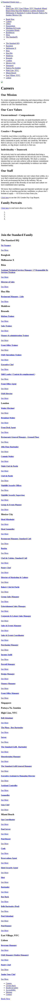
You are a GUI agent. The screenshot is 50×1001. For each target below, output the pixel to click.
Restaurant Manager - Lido (12, 297)
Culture (9, 21)
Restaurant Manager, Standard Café (16, 539)
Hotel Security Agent (9, 868)
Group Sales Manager (10, 597)
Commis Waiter (7, 456)
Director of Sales (8, 282)
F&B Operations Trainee (11, 355)
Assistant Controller (9, 785)
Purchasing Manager (9, 645)
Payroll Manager (8, 664)
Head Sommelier (8, 529)
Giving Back (11, 986)
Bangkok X (21, 13)
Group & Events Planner (11, 505)
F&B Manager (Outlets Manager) (15, 955)
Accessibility (11, 990)
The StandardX (12, 37)
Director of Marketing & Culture (14, 577)
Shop (8, 35)
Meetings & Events (13, 28)
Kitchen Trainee (7, 316)
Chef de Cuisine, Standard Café (14, 558)
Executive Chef (7, 365)
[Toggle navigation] (20, 2)
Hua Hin (18, 11)
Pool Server (6, 829)
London (33, 11)
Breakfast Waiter (8, 418)
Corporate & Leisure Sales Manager (16, 616)
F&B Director (6, 394)
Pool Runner (6, 926)
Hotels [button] (8, 6)
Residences (10, 32)
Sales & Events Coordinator (12, 635)
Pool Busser (6, 839)
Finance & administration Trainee (15, 335)
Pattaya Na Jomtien (13, 68)
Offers (8, 24)
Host (3, 877)
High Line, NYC (12, 8)
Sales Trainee (6, 326)
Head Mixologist (7, 519)
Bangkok (37, 8)
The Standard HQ (13, 43)
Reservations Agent (9, 858)
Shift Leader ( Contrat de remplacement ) (18, 374)
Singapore (40, 11)
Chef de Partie (7, 476)
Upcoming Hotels (12, 30)
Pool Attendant (7, 916)
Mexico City (17, 15)
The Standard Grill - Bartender (14, 747)
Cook (3, 848)
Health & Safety (12, 988)
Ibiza (13, 11)
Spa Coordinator (8, 820)
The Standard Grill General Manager (16, 766)
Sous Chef (5, 805)
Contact (9, 994)
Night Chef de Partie (9, 466)
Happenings (10, 26)
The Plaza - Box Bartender (12, 728)
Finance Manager (8, 683)
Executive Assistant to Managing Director (18, 776)
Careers (9, 983)
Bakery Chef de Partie (10, 587)
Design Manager (8, 674)
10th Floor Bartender (10, 447)
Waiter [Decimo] (7, 408)
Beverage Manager (9, 945)
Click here (5, 198)
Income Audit (6, 655)
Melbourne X (11, 13)
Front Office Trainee (9, 345)
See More (4, 250)
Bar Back (5, 897)
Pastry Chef (6, 568)
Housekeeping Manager (11, 757)
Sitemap (9, 992)
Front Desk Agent (8, 427)
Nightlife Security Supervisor (13, 495)
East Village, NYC (26, 8)
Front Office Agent (8, 384)
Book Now (10, 19)
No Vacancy (6, 245)
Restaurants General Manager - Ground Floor (20, 437)
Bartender (5, 887)
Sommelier (5, 795)
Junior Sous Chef (8, 974)
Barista (4, 548)
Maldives (26, 11)
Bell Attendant (7, 718)
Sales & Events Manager (11, 626)
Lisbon (28, 13)
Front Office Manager (10, 693)
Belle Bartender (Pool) (10, 906)
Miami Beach (11, 73)
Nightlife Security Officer (11, 485)
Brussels (35, 13)
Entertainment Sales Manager (13, 606)
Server (3, 737)
